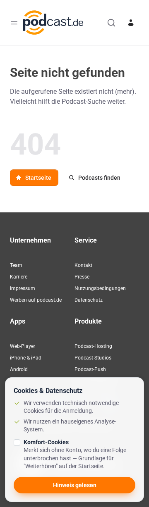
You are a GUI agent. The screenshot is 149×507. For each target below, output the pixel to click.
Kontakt (83, 265)
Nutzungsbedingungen (100, 288)
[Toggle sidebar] (14, 22)
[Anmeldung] (131, 22)
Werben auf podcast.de (36, 300)
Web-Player (22, 346)
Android (19, 369)
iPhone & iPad (25, 358)
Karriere (18, 277)
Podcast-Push (90, 369)
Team (16, 265)
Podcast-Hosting (93, 346)
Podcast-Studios (92, 358)
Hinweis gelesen (74, 485)
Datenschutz (88, 300)
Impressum (22, 288)
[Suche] (111, 22)
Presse (81, 277)
